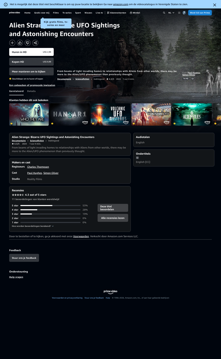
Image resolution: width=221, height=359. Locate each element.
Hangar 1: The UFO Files (70, 114)
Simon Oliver (188, 74)
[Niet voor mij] (28, 43)
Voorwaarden (81, 236)
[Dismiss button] (215, 4)
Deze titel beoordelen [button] (107, 208)
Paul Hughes (194, 72)
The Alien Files (192, 114)
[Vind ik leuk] (20, 43)
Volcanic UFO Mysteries (110, 114)
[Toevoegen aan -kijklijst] (12, 43)
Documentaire (64, 79)
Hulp (108, 298)
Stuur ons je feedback (94, 298)
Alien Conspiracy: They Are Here (151, 114)
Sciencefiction (82, 79)
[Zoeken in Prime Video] (164, 12)
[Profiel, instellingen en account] (184, 12)
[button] (33, 226)
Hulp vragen (16, 277)
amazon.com (120, 4)
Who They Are (29, 114)
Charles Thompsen (38, 166)
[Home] (14, 13)
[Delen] (35, 43)
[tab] (16, 91)
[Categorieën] (179, 12)
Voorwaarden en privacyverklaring (67, 298)
